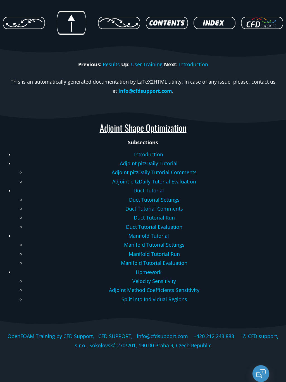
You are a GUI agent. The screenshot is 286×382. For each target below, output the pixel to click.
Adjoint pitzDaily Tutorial (149, 163)
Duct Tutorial (149, 190)
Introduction (193, 64)
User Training (147, 64)
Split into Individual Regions (154, 299)
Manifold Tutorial (148, 235)
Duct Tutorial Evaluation (154, 226)
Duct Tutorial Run (154, 217)
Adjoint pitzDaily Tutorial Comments (154, 172)
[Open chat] (260, 373)
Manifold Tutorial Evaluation (154, 263)
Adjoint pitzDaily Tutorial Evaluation (154, 181)
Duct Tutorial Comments (154, 208)
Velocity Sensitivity (154, 281)
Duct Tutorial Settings (154, 199)
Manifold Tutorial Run (154, 254)
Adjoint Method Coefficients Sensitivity (154, 290)
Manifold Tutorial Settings (154, 244)
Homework (148, 272)
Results (111, 64)
